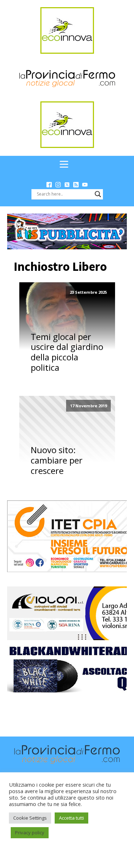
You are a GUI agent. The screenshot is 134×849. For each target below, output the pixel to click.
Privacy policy (29, 832)
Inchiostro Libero (60, 266)
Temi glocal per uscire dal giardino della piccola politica (67, 352)
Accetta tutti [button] (71, 818)
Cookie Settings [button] (30, 818)
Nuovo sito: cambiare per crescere (57, 460)
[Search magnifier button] (98, 194)
